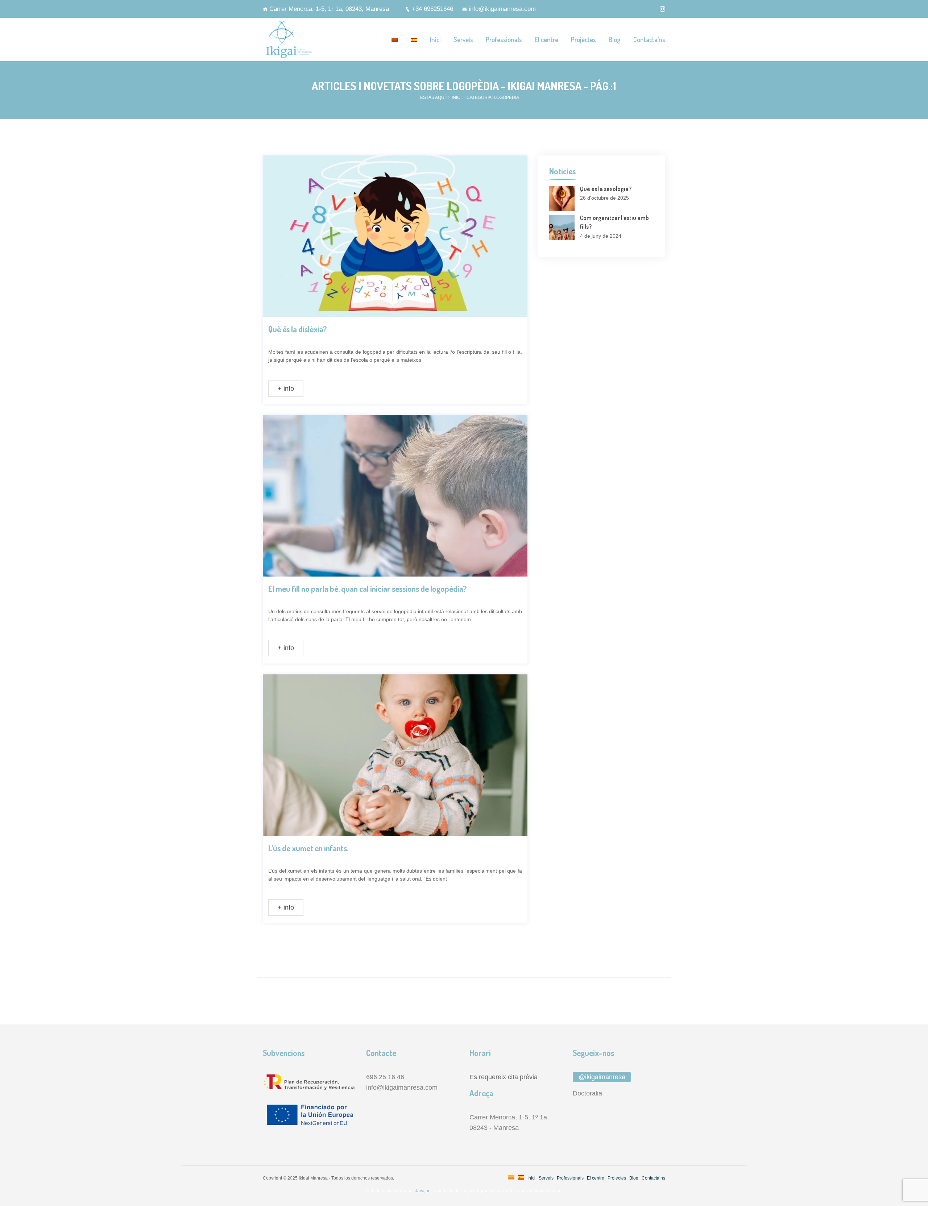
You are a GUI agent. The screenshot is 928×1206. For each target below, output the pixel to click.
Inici (435, 39)
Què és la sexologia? (605, 188)
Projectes (583, 39)
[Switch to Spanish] (414, 39)
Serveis (463, 39)
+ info (286, 388)
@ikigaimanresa (602, 1077)
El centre (546, 39)
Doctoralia (587, 1093)
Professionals (504, 39)
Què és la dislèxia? (297, 329)
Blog (615, 39)
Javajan (422, 1190)
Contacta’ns (649, 39)
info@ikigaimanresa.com (502, 8)
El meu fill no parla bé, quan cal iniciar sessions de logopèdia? (367, 588)
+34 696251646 (432, 8)
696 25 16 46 (385, 1077)
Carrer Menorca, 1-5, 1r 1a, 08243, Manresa (329, 8)
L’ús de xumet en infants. (308, 848)
